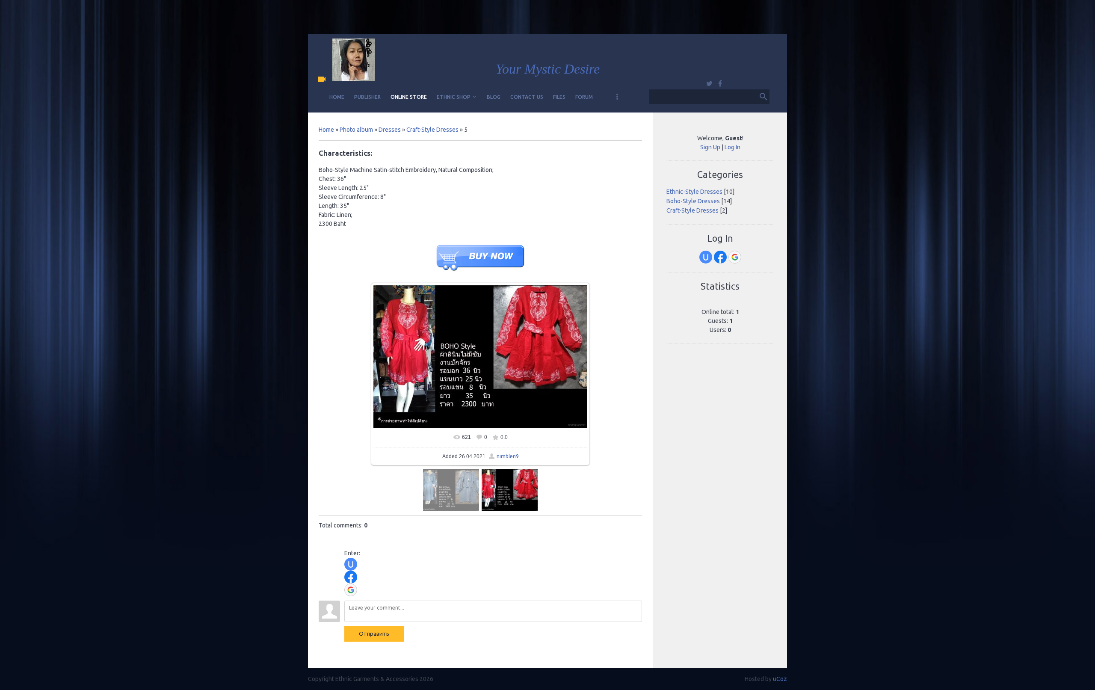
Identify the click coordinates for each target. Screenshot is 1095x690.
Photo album (356, 129)
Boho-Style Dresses (693, 201)
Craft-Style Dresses (432, 129)
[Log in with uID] (350, 564)
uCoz (780, 678)
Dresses (390, 129)
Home (326, 129)
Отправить (374, 634)
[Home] (324, 79)
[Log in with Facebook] (350, 577)
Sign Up (710, 147)
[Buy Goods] (480, 272)
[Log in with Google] (350, 589)
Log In (732, 147)
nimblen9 (508, 456)
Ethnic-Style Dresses (694, 191)
